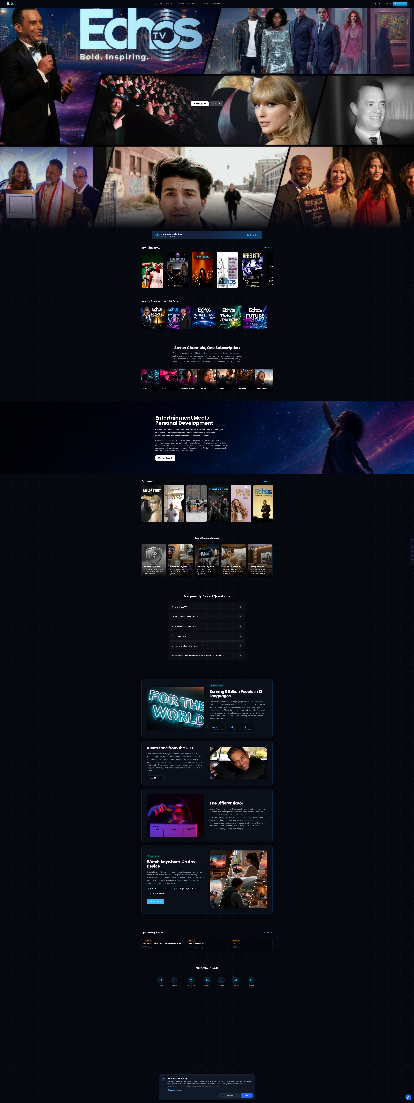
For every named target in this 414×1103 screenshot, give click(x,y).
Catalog (171, 4)
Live (182, 4)
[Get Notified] (380, 4)
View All (267, 932)
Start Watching (164, 458)
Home (160, 4)
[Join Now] (412, 540)
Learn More (153, 778)
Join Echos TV (205, 1025)
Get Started (154, 901)
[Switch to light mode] (375, 4)
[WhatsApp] (412, 559)
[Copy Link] (412, 563)
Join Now (401, 4)
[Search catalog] (371, 4)
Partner (206, 4)
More (228, 4)
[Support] (408, 1097)
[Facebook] (412, 548)
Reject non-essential (229, 1095)
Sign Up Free (201, 104)
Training (193, 4)
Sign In (389, 4)
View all (267, 247)
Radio (217, 4)
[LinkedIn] (412, 555)
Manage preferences (175, 1090)
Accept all (246, 1095)
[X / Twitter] (412, 551)
